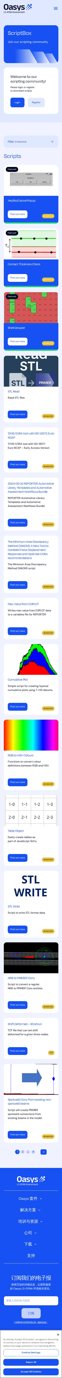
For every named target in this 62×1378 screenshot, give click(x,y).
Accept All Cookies (31, 1372)
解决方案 (28, 1209)
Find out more (17, 214)
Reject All (31, 1362)
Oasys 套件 (28, 1198)
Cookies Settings (31, 1353)
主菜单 (55, 8)
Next (44, 1152)
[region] (31, 1354)
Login (17, 102)
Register (36, 102)
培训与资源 (28, 1221)
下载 (28, 1244)
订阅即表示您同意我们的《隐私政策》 (31, 1323)
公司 (28, 1232)
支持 (31, 1255)
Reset (52, 142)
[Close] (58, 1334)
